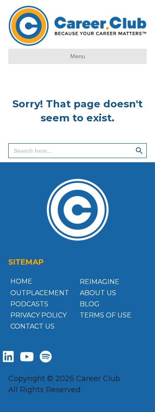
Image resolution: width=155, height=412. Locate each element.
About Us (98, 293)
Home (21, 281)
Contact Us (32, 326)
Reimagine (99, 282)
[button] (8, 356)
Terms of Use (105, 315)
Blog (90, 304)
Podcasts (29, 304)
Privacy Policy (38, 315)
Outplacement (39, 293)
